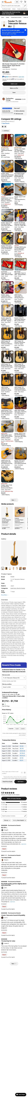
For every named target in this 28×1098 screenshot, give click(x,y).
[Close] (25, 30)
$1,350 (21, 746)
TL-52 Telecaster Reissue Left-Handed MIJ (6, 521)
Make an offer (14, 88)
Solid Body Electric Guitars (18, 588)
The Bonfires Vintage (9, 99)
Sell (17, 1)
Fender (12, 576)
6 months (11, 728)
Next (13, 500)
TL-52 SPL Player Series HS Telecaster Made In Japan (19, 521)
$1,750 (21, 758)
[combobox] (12, 678)
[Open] (24, 677)
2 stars (3, 809)
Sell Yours (20, 781)
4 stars (3, 804)
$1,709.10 (22, 753)
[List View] (5, 126)
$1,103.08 (22, 751)
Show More (4, 595)
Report (4, 848)
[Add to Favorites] (13, 26)
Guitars (14, 9)
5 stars (3, 802)
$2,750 (22, 748)
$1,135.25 (22, 755)
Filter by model (6, 674)
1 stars (3, 811)
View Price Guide (7, 781)
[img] (18, 99)
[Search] (25, 5)
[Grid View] (2, 126)
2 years (23, 728)
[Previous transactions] (22, 772)
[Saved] (21, 2)
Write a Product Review (14, 798)
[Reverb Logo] (8, 2)
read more (23, 844)
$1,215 (21, 760)
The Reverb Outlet (6, 9)
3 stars (3, 807)
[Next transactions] (25, 772)
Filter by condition (7, 684)
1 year (17, 728)
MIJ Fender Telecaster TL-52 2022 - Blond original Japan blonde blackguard (13, 65)
